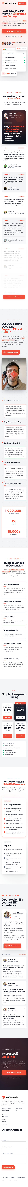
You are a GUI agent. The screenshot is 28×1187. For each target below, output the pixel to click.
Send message (7, 1167)
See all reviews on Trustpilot (13, 296)
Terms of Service (14, 1180)
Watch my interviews (13, 945)
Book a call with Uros (13, 31)
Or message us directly (14, 1077)
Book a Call (7, 717)
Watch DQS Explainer (12, 352)
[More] (24, 959)
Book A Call (5, 1124)
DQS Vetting (5, 1116)
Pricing (3, 1119)
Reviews (4, 1121)
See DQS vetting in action (13, 36)
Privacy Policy (5, 1180)
